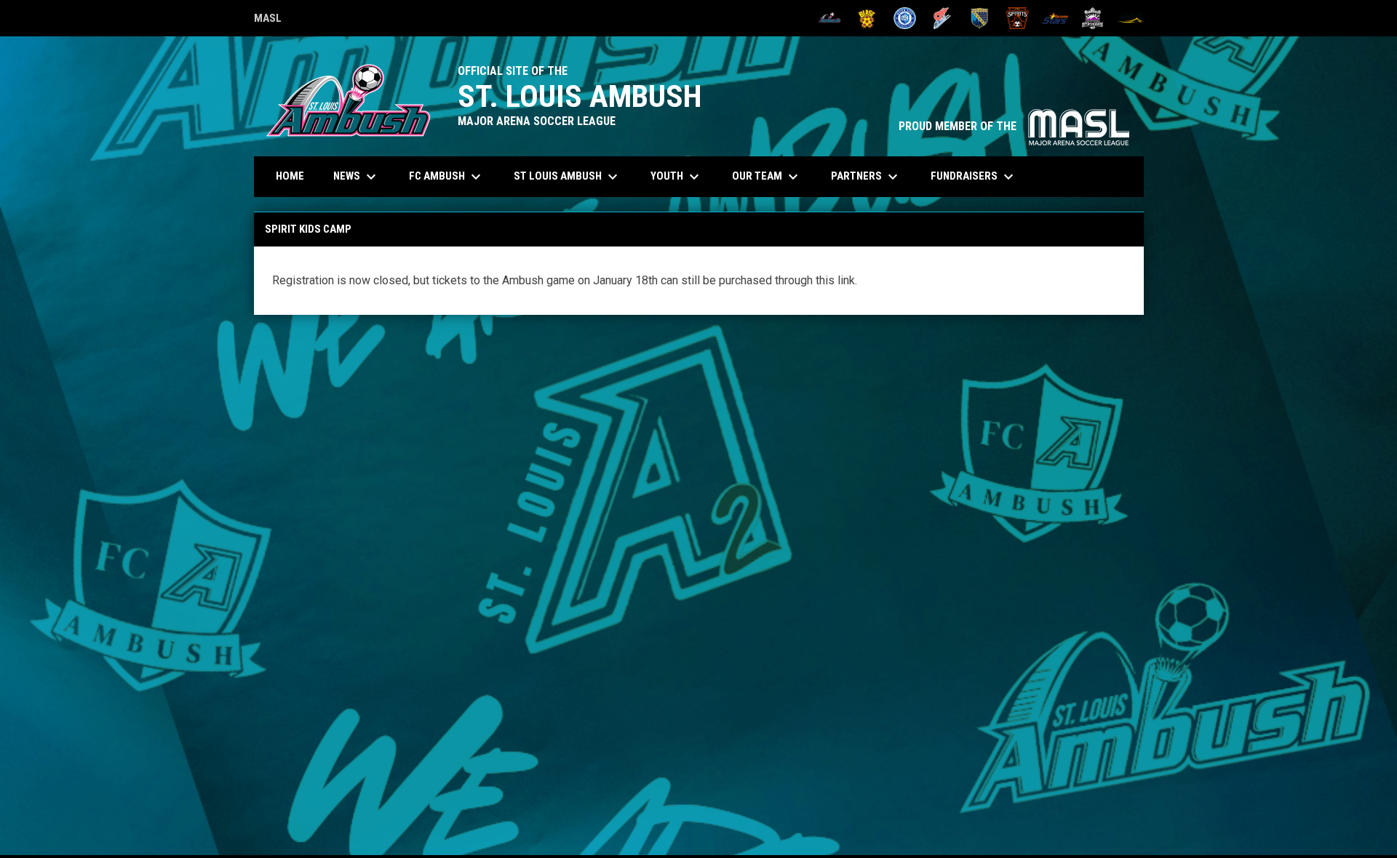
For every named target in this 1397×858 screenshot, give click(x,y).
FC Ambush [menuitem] (447, 176)
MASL (268, 20)
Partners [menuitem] (866, 176)
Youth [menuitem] (676, 176)
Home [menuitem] (290, 176)
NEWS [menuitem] (356, 176)
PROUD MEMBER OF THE (1014, 126)
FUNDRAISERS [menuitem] (974, 176)
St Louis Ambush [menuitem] (567, 176)
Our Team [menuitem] (767, 176)
